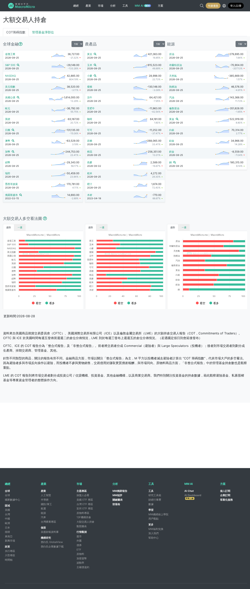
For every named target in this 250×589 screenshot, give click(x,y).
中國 (7, 518)
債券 (79, 545)
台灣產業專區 (48, 521)
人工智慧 (46, 495)
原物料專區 (83, 512)
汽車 (43, 517)
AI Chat (189, 490)
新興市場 (10, 540)
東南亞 (8, 536)
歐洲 (7, 523)
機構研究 (46, 537)
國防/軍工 (46, 504)
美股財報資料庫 (50, 531)
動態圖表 (82, 526)
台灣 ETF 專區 (85, 504)
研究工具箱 (154, 495)
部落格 (116, 504)
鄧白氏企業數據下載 (52, 546)
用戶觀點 (153, 518)
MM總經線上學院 (158, 514)
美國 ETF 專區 (85, 499)
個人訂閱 (225, 490)
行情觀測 (82, 531)
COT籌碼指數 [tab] (15, 32)
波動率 (80, 562)
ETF (79, 549)
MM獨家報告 (119, 490)
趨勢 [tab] (8, 227)
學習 (151, 509)
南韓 (7, 531)
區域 (7, 505)
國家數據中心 (12, 499)
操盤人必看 (83, 495)
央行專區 (10, 551)
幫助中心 (153, 537)
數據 (151, 504)
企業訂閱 (225, 495)
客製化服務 (226, 499)
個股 (43, 527)
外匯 (79, 540)
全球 (7, 490)
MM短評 (117, 495)
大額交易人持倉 (85, 521)
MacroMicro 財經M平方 (22, 5)
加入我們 (153, 533)
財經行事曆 (154, 499)
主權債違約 (83, 567)
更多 (151, 524)
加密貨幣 (82, 558)
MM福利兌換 (155, 528)
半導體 (44, 499)
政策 (7, 546)
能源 (43, 512)
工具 (151, 490)
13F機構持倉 (84, 517)
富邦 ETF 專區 (85, 508)
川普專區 (10, 555)
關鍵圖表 (117, 499)
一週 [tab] (20, 227)
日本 (7, 527)
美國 (7, 509)
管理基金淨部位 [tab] (43, 32)
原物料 (80, 553)
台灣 (7, 514)
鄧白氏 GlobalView (52, 542)
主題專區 (82, 490)
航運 (43, 508)
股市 (79, 536)
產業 (43, 490)
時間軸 (8, 559)
